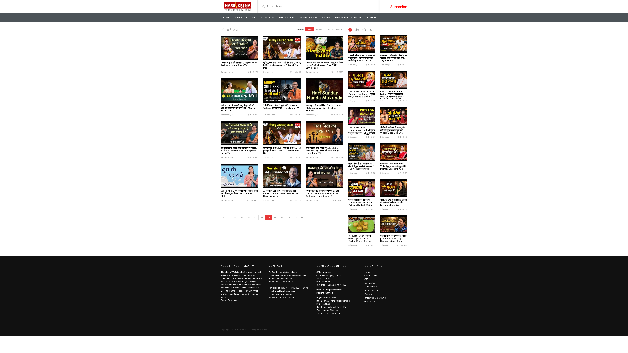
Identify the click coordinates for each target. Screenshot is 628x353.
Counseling (268, 18)
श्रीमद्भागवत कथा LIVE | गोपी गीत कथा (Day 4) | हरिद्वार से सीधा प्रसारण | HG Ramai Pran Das (282, 65)
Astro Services (308, 18)
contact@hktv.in (330, 310)
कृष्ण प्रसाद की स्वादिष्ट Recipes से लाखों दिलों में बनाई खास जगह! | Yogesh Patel (393, 58)
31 (282, 217)
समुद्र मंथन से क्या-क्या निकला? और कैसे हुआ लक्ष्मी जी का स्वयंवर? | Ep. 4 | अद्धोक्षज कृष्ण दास (361, 166)
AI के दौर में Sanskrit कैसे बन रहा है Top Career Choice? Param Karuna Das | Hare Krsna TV (281, 193)
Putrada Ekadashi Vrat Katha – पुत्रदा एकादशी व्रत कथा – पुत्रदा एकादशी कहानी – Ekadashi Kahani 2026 (392, 95)
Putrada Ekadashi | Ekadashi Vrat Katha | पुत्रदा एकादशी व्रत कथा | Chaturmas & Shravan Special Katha (361, 131)
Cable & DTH (240, 18)
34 (302, 217)
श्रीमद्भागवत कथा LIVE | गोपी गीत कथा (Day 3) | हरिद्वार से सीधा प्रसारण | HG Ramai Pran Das (282, 150)
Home (226, 18)
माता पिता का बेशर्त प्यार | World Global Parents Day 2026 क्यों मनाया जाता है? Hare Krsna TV (322, 150)
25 (241, 217)
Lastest (310, 29)
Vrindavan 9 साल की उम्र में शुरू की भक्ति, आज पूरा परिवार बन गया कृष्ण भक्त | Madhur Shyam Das (238, 108)
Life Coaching (287, 18)
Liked (327, 29)
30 (275, 217)
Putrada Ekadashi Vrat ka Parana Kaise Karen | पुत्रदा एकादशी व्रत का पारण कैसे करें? (361, 94)
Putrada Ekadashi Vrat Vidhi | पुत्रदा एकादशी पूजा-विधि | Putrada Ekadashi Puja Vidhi (393, 167)
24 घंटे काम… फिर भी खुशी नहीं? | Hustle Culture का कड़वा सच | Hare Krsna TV (281, 106)
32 (288, 217)
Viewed (319, 29)
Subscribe (398, 6)
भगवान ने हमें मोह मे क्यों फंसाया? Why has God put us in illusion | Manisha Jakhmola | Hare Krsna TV (322, 193)
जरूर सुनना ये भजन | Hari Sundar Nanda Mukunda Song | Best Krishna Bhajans (323, 108)
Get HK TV (371, 18)
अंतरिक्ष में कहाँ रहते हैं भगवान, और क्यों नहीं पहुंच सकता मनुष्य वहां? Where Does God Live (392, 130)
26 (248, 217)
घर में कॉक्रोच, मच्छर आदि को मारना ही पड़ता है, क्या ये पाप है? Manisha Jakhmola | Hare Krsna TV (239, 150)
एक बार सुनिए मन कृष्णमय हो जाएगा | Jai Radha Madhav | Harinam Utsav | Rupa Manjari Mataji (393, 240)
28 (262, 217)
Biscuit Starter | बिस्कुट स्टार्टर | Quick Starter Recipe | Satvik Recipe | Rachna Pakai (360, 240)
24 (235, 217)
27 (255, 217)
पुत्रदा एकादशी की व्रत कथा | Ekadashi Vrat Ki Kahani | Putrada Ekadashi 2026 (361, 202)
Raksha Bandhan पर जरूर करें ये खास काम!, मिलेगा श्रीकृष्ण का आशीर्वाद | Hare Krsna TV (361, 58)
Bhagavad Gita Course (348, 18)
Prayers (326, 18)
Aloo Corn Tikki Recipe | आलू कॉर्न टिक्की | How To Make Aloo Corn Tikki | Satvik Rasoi (324, 65)
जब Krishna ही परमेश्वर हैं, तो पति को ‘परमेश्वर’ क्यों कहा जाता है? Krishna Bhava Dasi (393, 202)
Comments (337, 29)
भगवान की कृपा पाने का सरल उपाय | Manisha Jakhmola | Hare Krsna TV (239, 64)
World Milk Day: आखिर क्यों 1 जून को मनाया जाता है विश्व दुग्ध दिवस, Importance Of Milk (239, 193)
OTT (254, 18)
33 (295, 217)
